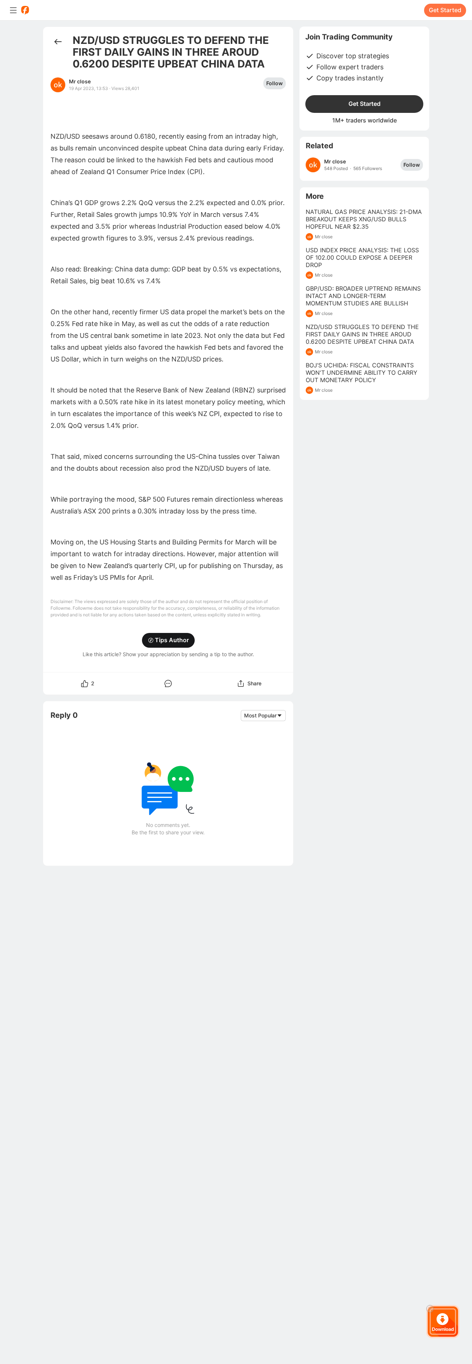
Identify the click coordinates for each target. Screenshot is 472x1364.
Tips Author (172, 640)
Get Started (445, 10)
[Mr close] (313, 164)
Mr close (80, 81)
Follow (274, 83)
